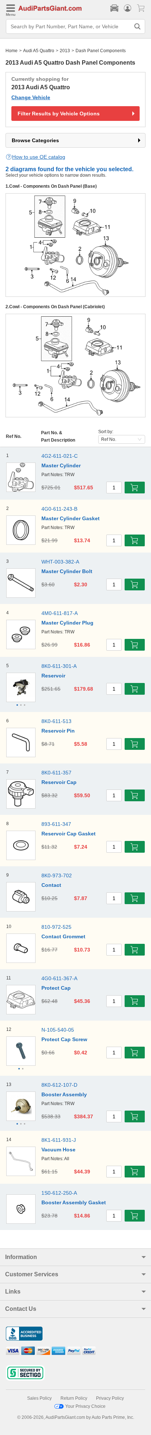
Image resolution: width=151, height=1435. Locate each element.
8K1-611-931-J (58, 1140)
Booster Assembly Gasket (73, 1202)
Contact (51, 885)
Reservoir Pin (58, 731)
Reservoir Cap (59, 782)
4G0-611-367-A (59, 978)
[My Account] (127, 8)
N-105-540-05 (57, 1030)
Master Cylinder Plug (67, 623)
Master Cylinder (61, 465)
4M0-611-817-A (59, 613)
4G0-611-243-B (59, 509)
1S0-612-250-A (59, 1193)
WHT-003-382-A (60, 562)
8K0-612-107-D (59, 1085)
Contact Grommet (63, 936)
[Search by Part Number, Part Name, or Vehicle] (137, 26)
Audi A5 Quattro (38, 50)
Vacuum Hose (58, 1149)
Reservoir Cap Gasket (68, 834)
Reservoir (53, 676)
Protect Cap (56, 988)
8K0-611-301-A (59, 666)
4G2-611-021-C (59, 456)
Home (11, 50)
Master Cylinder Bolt (66, 571)
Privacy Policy (110, 1398)
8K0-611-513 (56, 721)
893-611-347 (56, 824)
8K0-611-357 (56, 773)
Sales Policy (39, 1398)
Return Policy (73, 1398)
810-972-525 (56, 927)
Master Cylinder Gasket (70, 518)
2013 (65, 50)
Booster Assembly (64, 1094)
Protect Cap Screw (64, 1039)
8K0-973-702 (56, 875)
